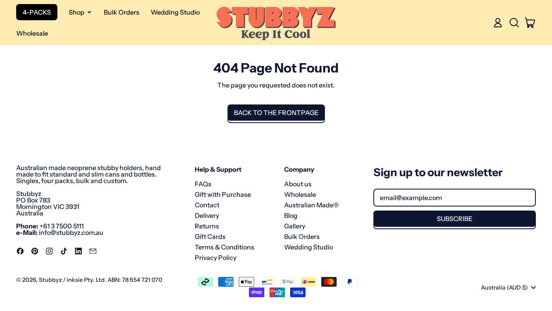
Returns (207, 226)
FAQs (203, 184)
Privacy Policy (215, 257)
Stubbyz (50, 279)
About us (298, 184)
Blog (290, 215)
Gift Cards (210, 236)
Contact (207, 205)
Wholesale (32, 33)
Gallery (294, 226)
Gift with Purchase (223, 194)
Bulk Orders (121, 12)
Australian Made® (311, 205)
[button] (514, 22)
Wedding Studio (175, 12)
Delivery (207, 215)
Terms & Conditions (224, 247)
